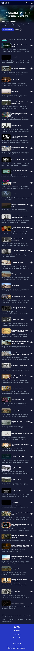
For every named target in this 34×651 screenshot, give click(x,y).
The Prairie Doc (15, 57)
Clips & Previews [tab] (21, 39)
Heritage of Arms (16, 569)
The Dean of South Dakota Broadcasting (18, 239)
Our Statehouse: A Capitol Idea (20, 433)
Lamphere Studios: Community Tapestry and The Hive (20, 342)
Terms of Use (17, 638)
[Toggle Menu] (21, 29)
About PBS (17, 630)
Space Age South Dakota (18, 456)
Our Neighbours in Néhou (18, 68)
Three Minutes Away (17, 262)
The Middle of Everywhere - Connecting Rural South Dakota (20, 353)
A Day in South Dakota (17, 388)
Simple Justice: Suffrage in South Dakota (19, 376)
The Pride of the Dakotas (18, 296)
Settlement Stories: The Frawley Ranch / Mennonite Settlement (20, 546)
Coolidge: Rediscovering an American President (19, 216)
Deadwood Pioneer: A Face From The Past (19, 580)
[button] (27, 3)
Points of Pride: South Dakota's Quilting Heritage (20, 557)
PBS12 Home (17, 643)
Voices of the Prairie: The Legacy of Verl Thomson (20, 228)
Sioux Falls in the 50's (17, 399)
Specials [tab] (4, 39)
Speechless (14, 194)
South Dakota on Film (17, 603)
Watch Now (8, 29)
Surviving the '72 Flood (18, 319)
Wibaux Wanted (16, 125)
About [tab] (29, 39)
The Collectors (15, 502)
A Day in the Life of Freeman (19, 365)
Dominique (14, 91)
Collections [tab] (12, 39)
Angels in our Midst (16, 468)
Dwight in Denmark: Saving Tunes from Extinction (19, 114)
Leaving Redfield (16, 479)
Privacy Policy (17, 634)
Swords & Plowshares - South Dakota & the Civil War (19, 330)
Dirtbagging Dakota (17, 274)
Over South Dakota (16, 411)
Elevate (13, 182)
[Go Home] (31, 8)
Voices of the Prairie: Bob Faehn (20, 160)
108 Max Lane (15, 285)
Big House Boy (15, 591)
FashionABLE (15, 80)
